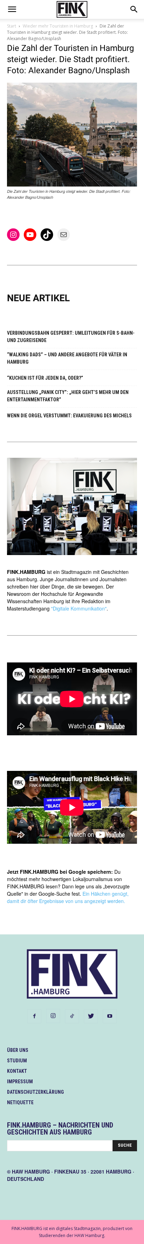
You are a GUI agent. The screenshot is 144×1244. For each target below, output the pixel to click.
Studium (17, 1060)
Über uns (17, 1050)
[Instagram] (53, 1016)
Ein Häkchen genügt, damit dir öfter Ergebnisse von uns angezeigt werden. (68, 897)
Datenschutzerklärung (35, 1092)
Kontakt (17, 1071)
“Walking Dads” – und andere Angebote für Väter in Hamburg (67, 358)
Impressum (20, 1081)
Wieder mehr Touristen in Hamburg (58, 26)
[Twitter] (91, 1016)
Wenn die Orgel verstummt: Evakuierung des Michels (69, 415)
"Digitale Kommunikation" (79, 608)
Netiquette (20, 1102)
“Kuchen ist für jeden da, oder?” (45, 378)
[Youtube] (110, 1016)
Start (11, 26)
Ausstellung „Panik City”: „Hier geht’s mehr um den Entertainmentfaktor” (68, 395)
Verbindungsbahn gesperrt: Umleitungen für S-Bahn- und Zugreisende (71, 336)
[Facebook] (34, 1016)
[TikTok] (72, 1016)
